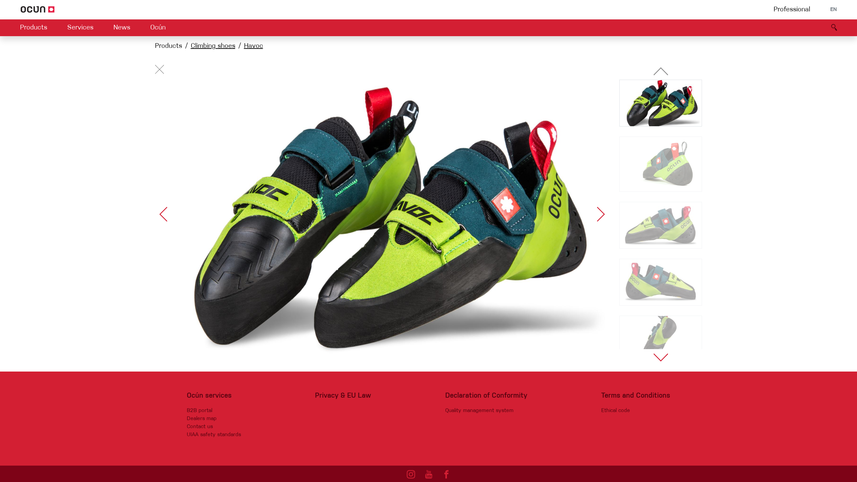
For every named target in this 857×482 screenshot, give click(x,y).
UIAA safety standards (214, 434)
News (121, 27)
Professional (792, 9)
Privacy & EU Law (343, 395)
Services (80, 27)
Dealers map (202, 418)
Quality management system (479, 410)
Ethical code (615, 410)
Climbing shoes (213, 46)
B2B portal (199, 410)
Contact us (200, 426)
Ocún (158, 27)
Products (33, 27)
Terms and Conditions (635, 395)
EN (833, 9)
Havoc (253, 46)
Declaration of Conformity (486, 395)
